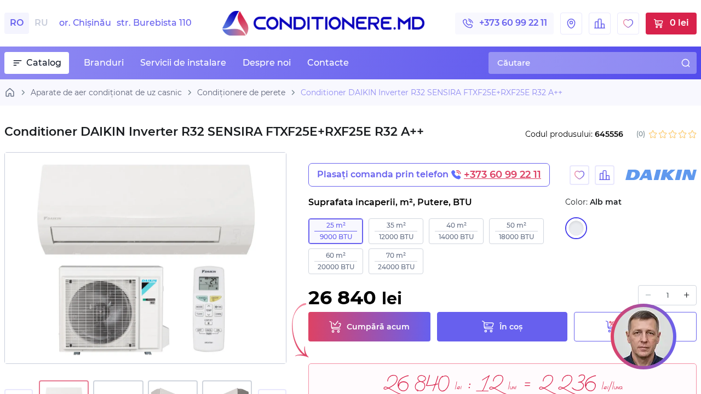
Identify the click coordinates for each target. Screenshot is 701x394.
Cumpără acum (378, 327)
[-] (648, 295)
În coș (510, 327)
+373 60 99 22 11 (513, 23)
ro (17, 23)
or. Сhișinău (125, 23)
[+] (686, 295)
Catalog (43, 62)
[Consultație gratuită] (643, 336)
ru (41, 23)
